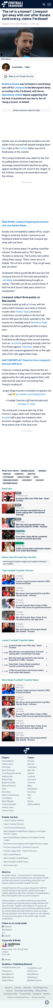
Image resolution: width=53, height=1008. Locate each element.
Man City (31, 770)
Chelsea (31, 773)
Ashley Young (23, 311)
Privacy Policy (25, 994)
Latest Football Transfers (14, 820)
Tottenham (27, 346)
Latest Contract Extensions (15, 828)
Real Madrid (32, 789)
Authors (46, 994)
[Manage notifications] (47, 1002)
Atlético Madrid (34, 804)
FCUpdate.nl (7, 971)
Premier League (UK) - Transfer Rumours (20, 851)
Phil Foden (6, 767)
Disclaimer (37, 994)
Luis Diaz (15, 343)
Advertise (27, 988)
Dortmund (32, 779)
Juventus (31, 783)
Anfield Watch (7, 980)
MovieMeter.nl (7, 974)
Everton (23, 148)
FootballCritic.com (34, 968)
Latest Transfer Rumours (14, 824)
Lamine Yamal (8, 810)
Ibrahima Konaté (10, 480)
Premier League (27, 471)
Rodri (4, 789)
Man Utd (31, 474)
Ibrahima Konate (10, 84)
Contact (9, 991)
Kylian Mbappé (8, 801)
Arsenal (6, 417)
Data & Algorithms (40, 988)
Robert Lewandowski (10, 795)
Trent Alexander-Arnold (11, 773)
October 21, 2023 (26, 404)
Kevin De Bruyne (8, 770)
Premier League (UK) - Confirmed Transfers (21, 847)
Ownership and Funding (23, 991)
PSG (29, 798)
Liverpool (20, 87)
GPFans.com (32, 971)
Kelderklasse (32, 977)
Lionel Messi (7, 798)
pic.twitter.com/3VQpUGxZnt (30, 394)
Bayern (30, 801)
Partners (17, 988)
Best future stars (10, 865)
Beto (4, 148)
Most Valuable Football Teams (16, 862)
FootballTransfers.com (11, 967)
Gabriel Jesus (7, 764)
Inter (29, 795)
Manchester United (12, 94)
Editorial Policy (41, 991)
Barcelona (32, 792)
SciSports (35, 896)
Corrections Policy (10, 994)
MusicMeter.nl (33, 974)
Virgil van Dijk (7, 776)
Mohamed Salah (39, 322)
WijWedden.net (8, 977)
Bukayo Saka (7, 779)
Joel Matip (7, 280)
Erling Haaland (8, 761)
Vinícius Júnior (8, 807)
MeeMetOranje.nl (34, 980)
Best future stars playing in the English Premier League (26, 844)
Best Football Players (12, 854)
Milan (30, 786)
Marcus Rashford (9, 786)
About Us (8, 988)
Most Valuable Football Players (16, 858)
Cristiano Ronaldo (9, 804)
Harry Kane (6, 792)
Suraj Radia (17, 67)
